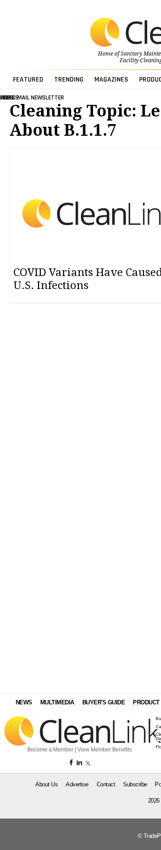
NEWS (24, 702)
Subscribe (135, 784)
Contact (106, 784)
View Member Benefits (104, 749)
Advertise (77, 784)
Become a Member (50, 749)
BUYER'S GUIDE (103, 702)
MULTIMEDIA (57, 702)
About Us (46, 784)
